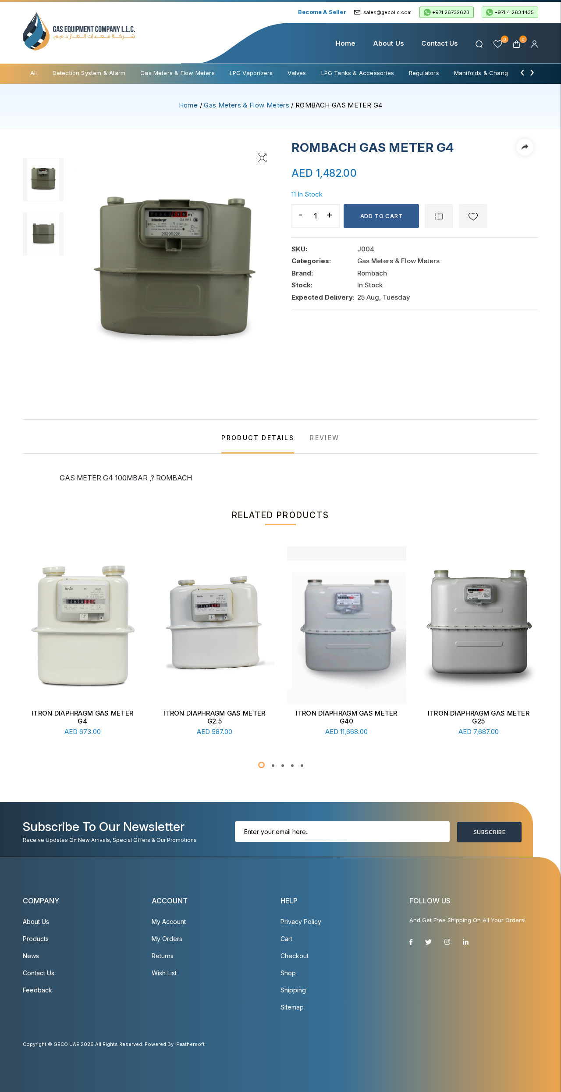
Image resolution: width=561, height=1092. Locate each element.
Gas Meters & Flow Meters (177, 72)
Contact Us (439, 43)
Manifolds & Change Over (490, 72)
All (33, 72)
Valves (297, 72)
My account (169, 921)
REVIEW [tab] (324, 437)
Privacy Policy (300, 921)
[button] (261, 765)
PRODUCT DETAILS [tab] (257, 437)
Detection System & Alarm (89, 72)
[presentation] (522, 72)
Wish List (164, 973)
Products (36, 938)
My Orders (167, 938)
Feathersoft (190, 1044)
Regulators (424, 72)
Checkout (294, 956)
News (31, 956)
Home (346, 43)
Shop (288, 973)
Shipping (293, 990)
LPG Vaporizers (251, 72)
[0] (517, 43)
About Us (389, 43)
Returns (163, 956)
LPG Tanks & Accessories (357, 72)
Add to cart (381, 215)
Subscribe (489, 831)
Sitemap (292, 1007)
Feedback (37, 990)
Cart (286, 938)
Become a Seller (322, 11)
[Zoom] (262, 157)
